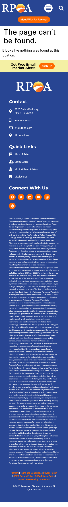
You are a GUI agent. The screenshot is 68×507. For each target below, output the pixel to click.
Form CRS (45, 479)
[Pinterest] (12, 206)
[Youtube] (38, 197)
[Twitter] (21, 197)
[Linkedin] (29, 197)
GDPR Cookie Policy (28, 479)
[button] (48, 8)
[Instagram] (47, 197)
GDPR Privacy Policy (23, 476)
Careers (15, 473)
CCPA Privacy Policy (45, 476)
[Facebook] (12, 197)
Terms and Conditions (31, 473)
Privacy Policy (50, 473)
